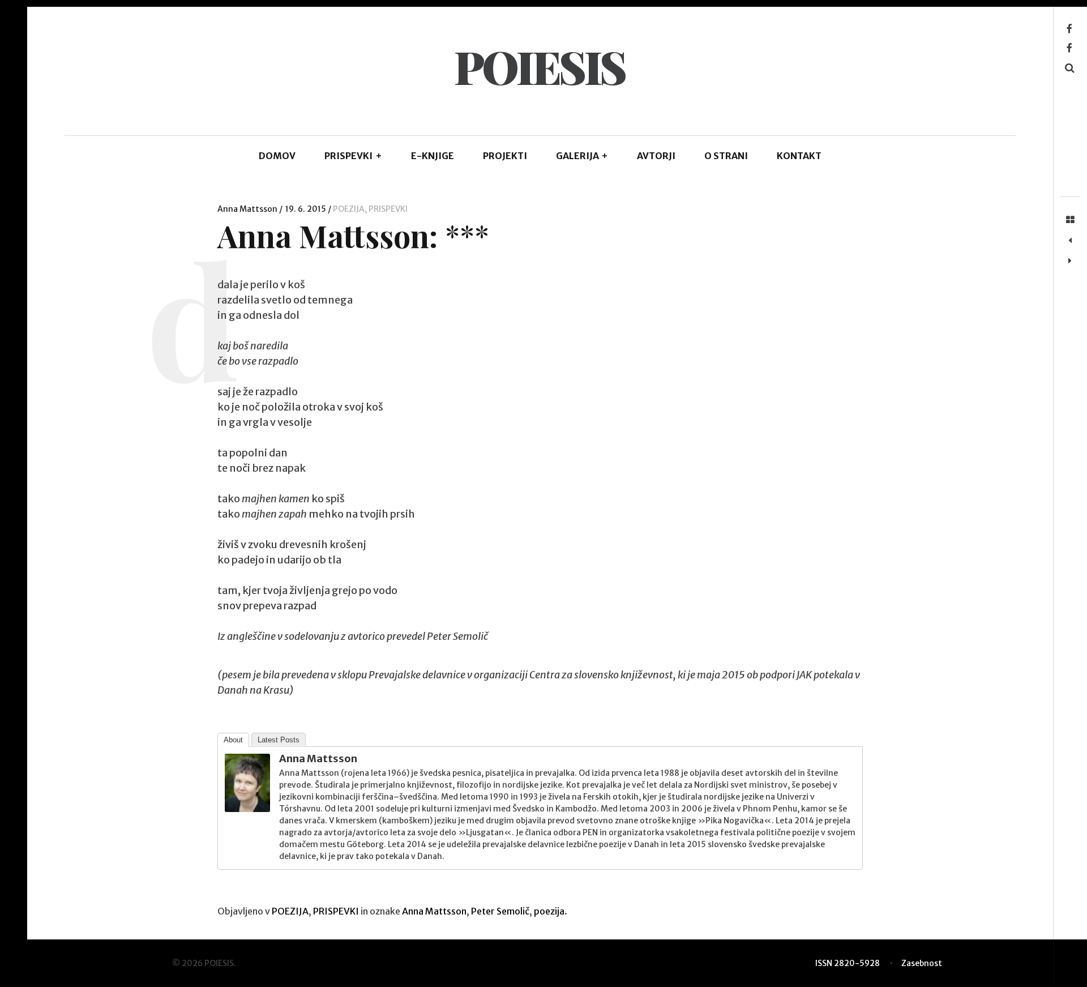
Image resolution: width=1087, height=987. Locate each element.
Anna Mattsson (248, 209)
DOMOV (277, 155)
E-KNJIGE (432, 155)
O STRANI (726, 155)
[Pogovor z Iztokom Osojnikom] (1070, 240)
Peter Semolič (500, 911)
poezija (549, 911)
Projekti (505, 155)
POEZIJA (349, 209)
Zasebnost (921, 963)
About (233, 740)
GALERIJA (582, 155)
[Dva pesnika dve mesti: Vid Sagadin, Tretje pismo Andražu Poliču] (1070, 261)
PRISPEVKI (353, 155)
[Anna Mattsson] (247, 808)
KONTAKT (799, 155)
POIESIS (539, 66)
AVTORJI (656, 155)
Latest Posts (278, 740)
